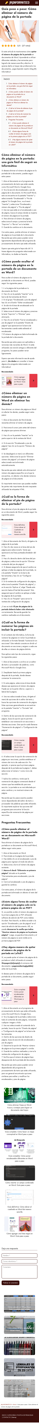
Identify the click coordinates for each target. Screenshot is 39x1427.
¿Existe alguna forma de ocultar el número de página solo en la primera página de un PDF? (20, 134)
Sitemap (14, 1417)
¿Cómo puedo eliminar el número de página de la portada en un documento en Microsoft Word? (21, 125)
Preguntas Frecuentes (15, 120)
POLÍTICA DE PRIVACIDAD (25, 1415)
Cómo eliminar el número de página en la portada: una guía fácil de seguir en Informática (20, 86)
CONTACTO (6, 1417)
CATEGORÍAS (11, 1415)
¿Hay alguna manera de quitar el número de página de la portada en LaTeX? (20, 142)
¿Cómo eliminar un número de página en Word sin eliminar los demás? (18, 102)
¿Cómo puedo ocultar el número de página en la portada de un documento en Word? (20, 94)
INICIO (4, 1415)
